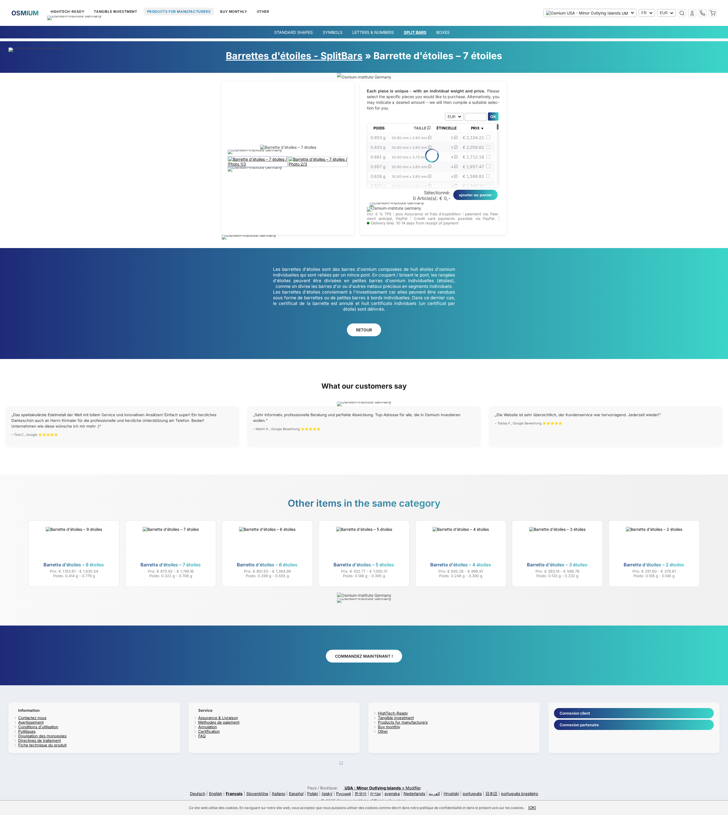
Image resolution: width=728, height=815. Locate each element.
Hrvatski (451, 793)
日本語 (491, 793)
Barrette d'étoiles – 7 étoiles (170, 565)
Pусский (343, 793)
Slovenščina (257, 793)
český (327, 793)
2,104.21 (473, 137)
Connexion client (575, 713)
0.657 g (378, 166)
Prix (475, 128)
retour (364, 329)
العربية (434, 793)
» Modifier (383, 787)
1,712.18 (473, 156)
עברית (375, 793)
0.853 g (378, 137)
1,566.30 (473, 185)
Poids (379, 128)
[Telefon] (702, 13)
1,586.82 (473, 176)
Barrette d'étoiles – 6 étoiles (267, 565)
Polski (312, 793)
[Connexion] (692, 13)
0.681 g (378, 156)
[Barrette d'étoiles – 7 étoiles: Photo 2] (318, 164)
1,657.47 (473, 166)
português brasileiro (519, 793)
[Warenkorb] (713, 13)
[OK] (532, 808)
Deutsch (197, 793)
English (215, 793)
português (472, 793)
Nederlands (414, 793)
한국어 (361, 793)
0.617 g (378, 185)
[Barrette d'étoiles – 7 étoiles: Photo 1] (258, 164)
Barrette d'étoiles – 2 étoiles (654, 565)
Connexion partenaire (579, 725)
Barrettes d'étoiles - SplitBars (294, 55)
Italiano (278, 793)
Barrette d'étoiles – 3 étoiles (557, 565)
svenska (392, 793)
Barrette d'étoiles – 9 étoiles (74, 565)
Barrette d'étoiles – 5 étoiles (364, 565)
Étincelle (447, 128)
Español (296, 793)
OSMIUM (25, 13)
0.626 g (378, 176)
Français (234, 793)
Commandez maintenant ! (364, 656)
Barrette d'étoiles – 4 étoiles (460, 565)
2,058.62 (473, 147)
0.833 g (378, 147)
